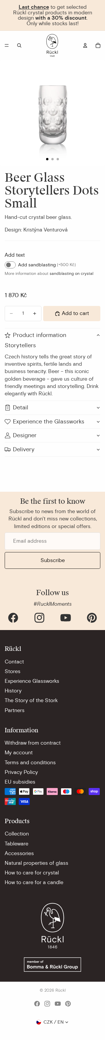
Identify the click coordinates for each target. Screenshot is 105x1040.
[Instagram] (39, 618)
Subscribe (53, 560)
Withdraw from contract (33, 743)
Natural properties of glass (36, 863)
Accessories (19, 853)
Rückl (60, 990)
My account (19, 752)
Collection (17, 833)
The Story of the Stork (31, 700)
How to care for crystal (32, 872)
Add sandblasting (47, 265)
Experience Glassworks (32, 681)
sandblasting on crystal (71, 273)
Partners (14, 710)
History (13, 690)
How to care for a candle (34, 882)
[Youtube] (66, 618)
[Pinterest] (92, 618)
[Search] (19, 45)
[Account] (85, 45)
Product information (39, 335)
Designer (24, 435)
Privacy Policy (21, 772)
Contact (14, 661)
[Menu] (6, 45)
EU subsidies (20, 782)
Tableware (16, 843)
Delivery (23, 449)
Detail (20, 407)
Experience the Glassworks (48, 421)
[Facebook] (13, 618)
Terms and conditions (30, 762)
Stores (12, 671)
